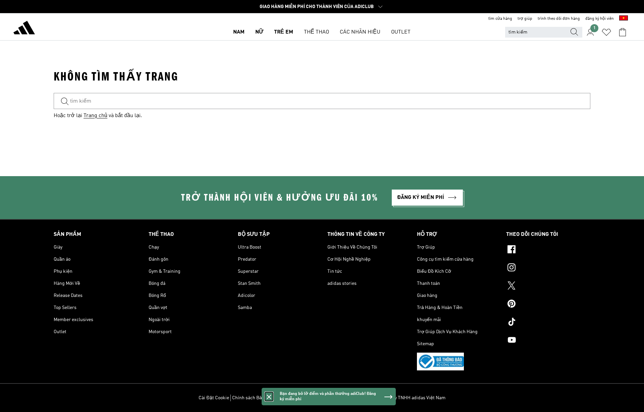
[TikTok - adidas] (548, 323)
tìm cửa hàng (500, 19)
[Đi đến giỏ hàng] (622, 32)
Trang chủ (95, 115)
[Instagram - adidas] (548, 268)
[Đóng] (269, 396)
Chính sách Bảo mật (253, 398)
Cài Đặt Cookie (214, 398)
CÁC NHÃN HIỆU (360, 32)
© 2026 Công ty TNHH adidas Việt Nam (405, 398)
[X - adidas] (548, 286)
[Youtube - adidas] (548, 341)
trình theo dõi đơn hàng (559, 19)
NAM (239, 32)
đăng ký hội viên (599, 19)
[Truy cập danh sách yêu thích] (606, 32)
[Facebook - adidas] (548, 250)
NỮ (259, 32)
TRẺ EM (283, 32)
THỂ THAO (316, 32)
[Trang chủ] (24, 29)
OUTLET (401, 32)
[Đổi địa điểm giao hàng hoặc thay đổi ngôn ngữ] (623, 18)
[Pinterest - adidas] (548, 305)
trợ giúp (525, 19)
